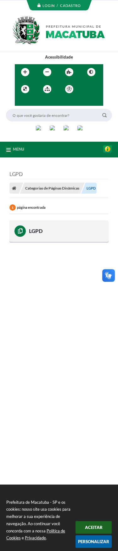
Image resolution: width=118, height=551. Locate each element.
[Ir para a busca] (35, 102)
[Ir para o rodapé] (48, 102)
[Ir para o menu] (21, 102)
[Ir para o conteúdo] (87, 89)
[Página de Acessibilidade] (69, 89)
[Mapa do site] (47, 89)
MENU (18, 149)
